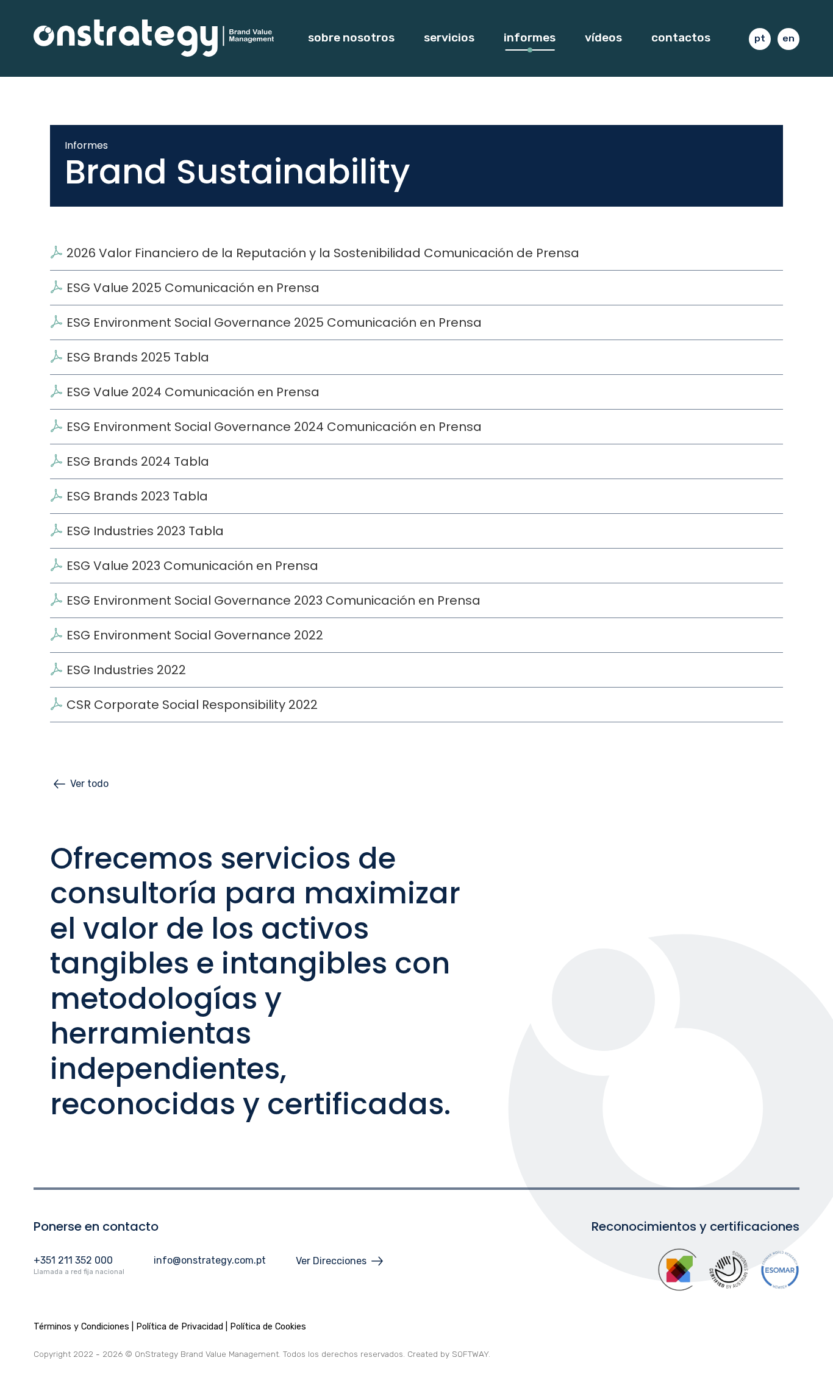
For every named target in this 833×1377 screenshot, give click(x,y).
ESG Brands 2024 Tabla (137, 461)
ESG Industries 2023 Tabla (145, 530)
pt (759, 38)
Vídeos (603, 37)
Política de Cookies (268, 1327)
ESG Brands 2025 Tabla (137, 357)
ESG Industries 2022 (126, 669)
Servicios (449, 37)
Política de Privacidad (179, 1327)
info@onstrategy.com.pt (210, 1260)
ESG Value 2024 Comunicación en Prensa (193, 391)
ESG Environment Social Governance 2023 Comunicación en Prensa (273, 600)
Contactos (680, 37)
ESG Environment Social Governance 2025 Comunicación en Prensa (274, 322)
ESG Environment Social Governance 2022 (194, 635)
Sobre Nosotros (351, 37)
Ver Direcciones (331, 1261)
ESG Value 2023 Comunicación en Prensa (192, 565)
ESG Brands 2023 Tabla (137, 496)
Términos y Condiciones (81, 1327)
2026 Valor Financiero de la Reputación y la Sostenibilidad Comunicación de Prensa (322, 253)
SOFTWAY (470, 1354)
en (788, 38)
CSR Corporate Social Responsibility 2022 (192, 704)
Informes (530, 37)
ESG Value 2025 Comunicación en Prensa (193, 287)
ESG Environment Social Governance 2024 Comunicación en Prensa (274, 426)
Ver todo (89, 783)
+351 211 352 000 (73, 1260)
